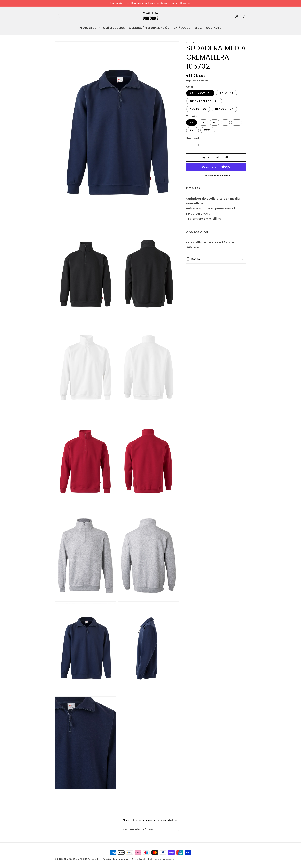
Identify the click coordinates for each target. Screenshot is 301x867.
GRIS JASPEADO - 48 (204, 101)
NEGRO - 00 (198, 108)
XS (192, 122)
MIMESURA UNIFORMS (75, 859)
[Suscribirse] (178, 830)
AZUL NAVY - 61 (200, 93)
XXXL (207, 130)
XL (236, 122)
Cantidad (192, 138)
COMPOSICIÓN (197, 232)
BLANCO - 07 (224, 108)
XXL (192, 130)
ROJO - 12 (226, 93)
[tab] (216, 188)
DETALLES (193, 188)
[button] (58, 16)
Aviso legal (138, 859)
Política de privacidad (115, 859)
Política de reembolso (161, 859)
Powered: (93, 859)
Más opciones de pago (216, 175)
